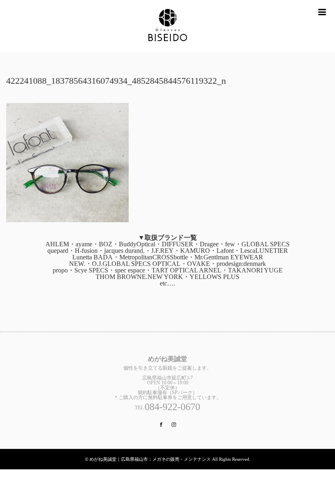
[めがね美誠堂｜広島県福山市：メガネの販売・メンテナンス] (167, 26)
